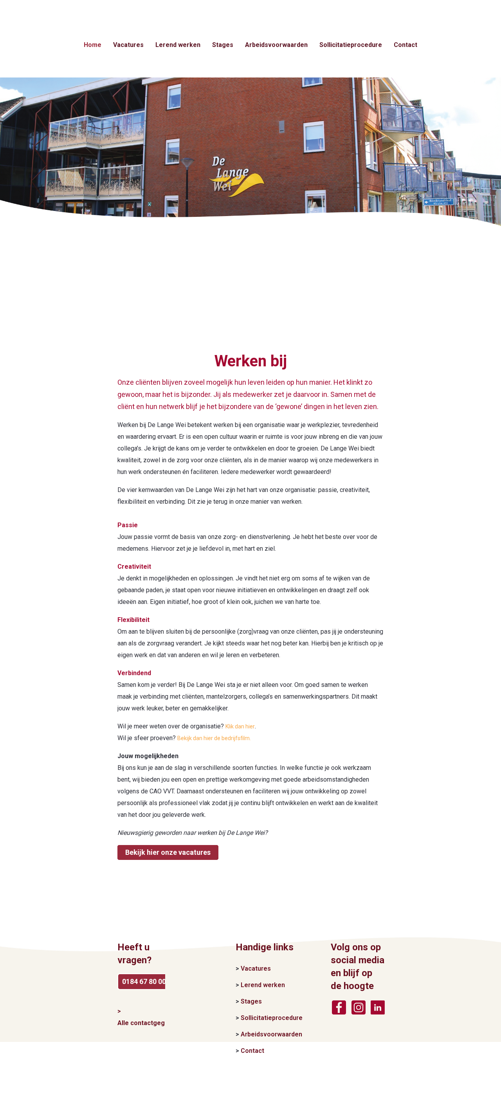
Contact (405, 45)
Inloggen (489, 5)
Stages (222, 45)
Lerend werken (177, 45)
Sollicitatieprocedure (350, 45)
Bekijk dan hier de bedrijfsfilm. (214, 738)
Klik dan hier (240, 726)
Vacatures (128, 45)
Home (92, 45)
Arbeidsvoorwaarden (276, 45)
